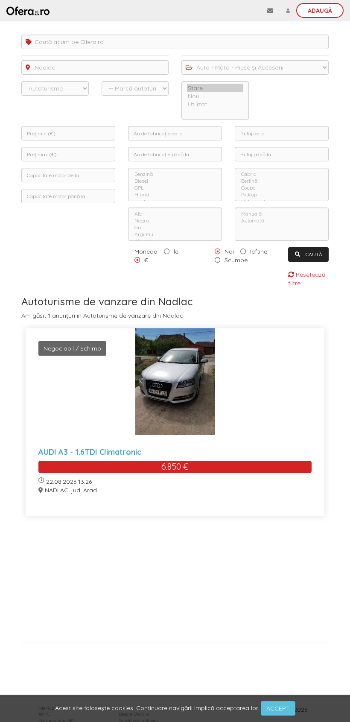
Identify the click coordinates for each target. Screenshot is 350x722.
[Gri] (175, 227)
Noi (229, 251)
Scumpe (236, 260)
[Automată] (281, 220)
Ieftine (258, 251)
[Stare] (215, 88)
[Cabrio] (281, 174)
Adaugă (320, 11)
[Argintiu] (175, 234)
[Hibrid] (175, 194)
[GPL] (175, 187)
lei (177, 251)
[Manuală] (281, 213)
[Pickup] (281, 194)
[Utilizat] (215, 104)
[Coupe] (281, 187)
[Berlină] (281, 181)
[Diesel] (175, 181)
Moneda (146, 251)
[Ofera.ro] (28, 10)
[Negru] (175, 220)
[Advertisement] (175, 582)
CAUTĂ (313, 254)
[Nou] (215, 96)
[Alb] (175, 213)
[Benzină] (175, 174)
